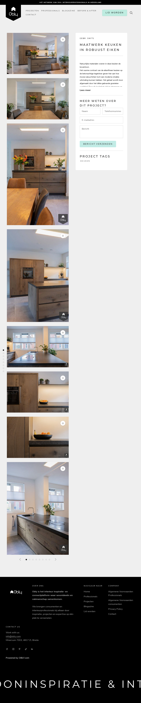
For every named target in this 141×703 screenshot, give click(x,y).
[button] (38, 53)
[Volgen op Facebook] (7, 649)
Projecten (32, 11)
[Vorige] (20, 559)
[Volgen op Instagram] (13, 649)
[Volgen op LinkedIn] (32, 649)
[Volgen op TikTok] (26, 649)
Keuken (85, 161)
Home (87, 591)
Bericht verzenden (98, 143)
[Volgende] (55, 559)
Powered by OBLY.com (17, 657)
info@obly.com (13, 636)
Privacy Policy (115, 609)
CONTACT (31, 15)
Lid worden (89, 611)
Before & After (87, 11)
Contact (112, 614)
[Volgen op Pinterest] (19, 649)
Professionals (50, 11)
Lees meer (85, 90)
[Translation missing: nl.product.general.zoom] (62, 39)
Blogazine (68, 11)
